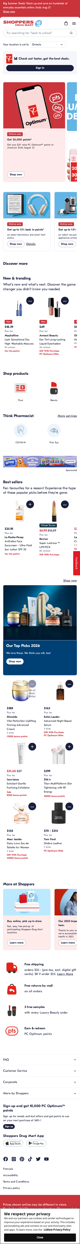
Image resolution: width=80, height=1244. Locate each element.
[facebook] (5, 1159)
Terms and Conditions (16, 1181)
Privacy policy (11, 1188)
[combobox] (40, 33)
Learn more (16, 942)
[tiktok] (30, 1159)
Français (8, 1168)
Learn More (65, 974)
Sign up (9, 1126)
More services (67, 416)
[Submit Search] (71, 33)
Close (40, 1237)
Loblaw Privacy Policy (57, 1229)
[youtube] (46, 1159)
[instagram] (13, 1159)
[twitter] (38, 1159)
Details (31, 244)
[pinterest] (21, 1159)
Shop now (9, 11)
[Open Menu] (74, 23)
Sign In (40, 67)
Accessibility (10, 1175)
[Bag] (66, 23)
